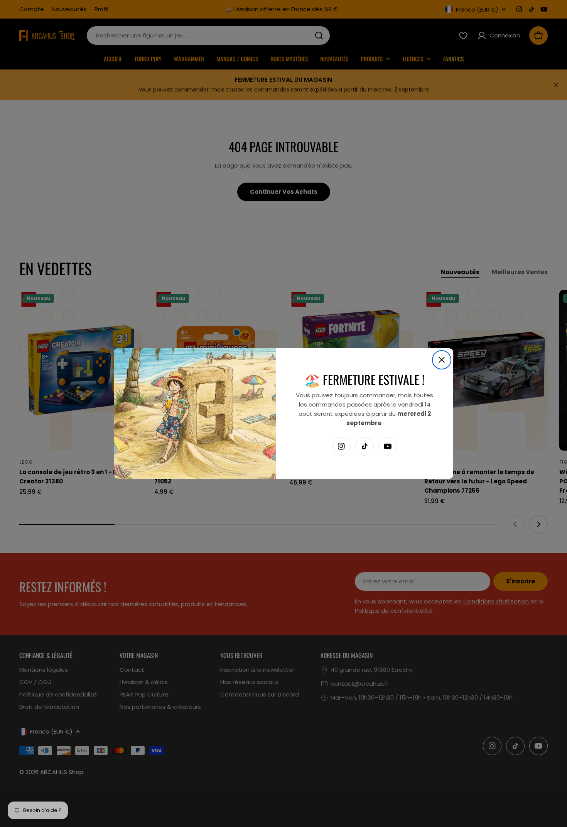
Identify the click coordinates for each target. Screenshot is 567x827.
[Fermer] (441, 360)
